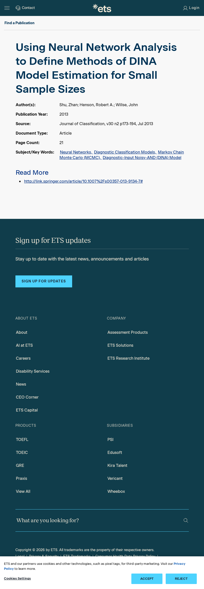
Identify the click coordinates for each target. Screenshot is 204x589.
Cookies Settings (17, 578)
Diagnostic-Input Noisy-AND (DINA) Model (142, 157)
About (21, 332)
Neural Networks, (76, 152)
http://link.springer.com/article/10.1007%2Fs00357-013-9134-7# (83, 181)
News (21, 384)
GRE (20, 465)
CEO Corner (27, 397)
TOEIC (22, 452)
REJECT (181, 579)
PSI (110, 439)
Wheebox (116, 491)
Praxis (21, 478)
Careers (23, 358)
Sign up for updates (44, 281)
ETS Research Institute (128, 358)
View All (23, 491)
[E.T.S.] (102, 8)
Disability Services (33, 371)
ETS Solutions (120, 345)
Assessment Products (127, 332)
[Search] (186, 520)
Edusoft (114, 452)
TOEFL (22, 439)
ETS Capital (27, 410)
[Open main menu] (7, 8)
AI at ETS (24, 345)
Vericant (115, 478)
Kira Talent (117, 465)
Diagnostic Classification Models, (125, 152)
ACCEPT (147, 579)
